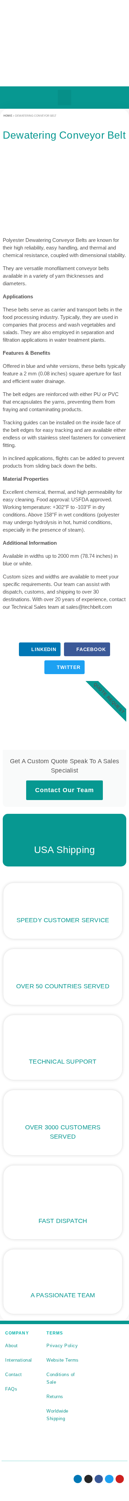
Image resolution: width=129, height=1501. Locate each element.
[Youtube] (120, 1479)
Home (7, 115)
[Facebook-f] (99, 1479)
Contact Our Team (64, 790)
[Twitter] (109, 1479)
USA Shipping (64, 849)
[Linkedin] (78, 1479)
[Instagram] (88, 1479)
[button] (64, 97)
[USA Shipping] (64, 831)
